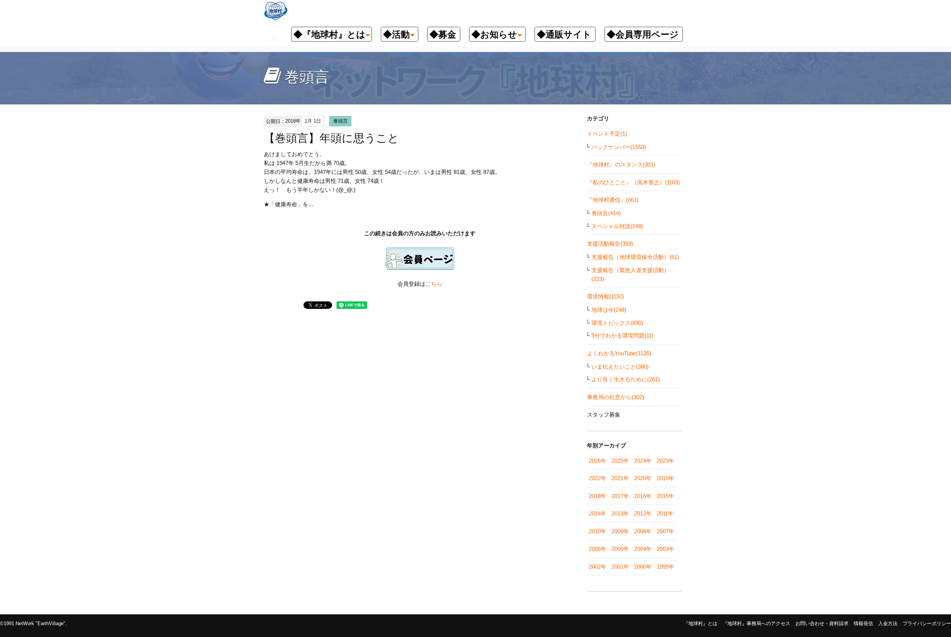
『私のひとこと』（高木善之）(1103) (633, 182)
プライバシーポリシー (927, 623)
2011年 (665, 513)
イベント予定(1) (607, 133)
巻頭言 (340, 121)
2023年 (665, 460)
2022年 (597, 478)
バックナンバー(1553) (618, 147)
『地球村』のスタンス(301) (621, 164)
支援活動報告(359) (610, 243)
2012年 (643, 513)
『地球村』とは (700, 623)
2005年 (620, 549)
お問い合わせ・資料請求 (821, 623)
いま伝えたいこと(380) (620, 366)
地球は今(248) (608, 310)
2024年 (643, 460)
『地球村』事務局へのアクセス (756, 623)
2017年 (620, 496)
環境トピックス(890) (617, 323)
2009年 (620, 531)
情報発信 (863, 623)
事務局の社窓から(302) (615, 397)
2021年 (620, 478)
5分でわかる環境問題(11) (622, 335)
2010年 (597, 531)
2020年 (643, 478)
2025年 (620, 460)
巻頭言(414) (606, 213)
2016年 (643, 496)
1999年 (665, 566)
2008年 (643, 531)
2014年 (597, 513)
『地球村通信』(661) (613, 200)
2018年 (597, 496)
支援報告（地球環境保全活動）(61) (635, 257)
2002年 (597, 566)
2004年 (643, 549)
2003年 (665, 549)
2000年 (643, 566)
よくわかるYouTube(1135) (619, 353)
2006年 (597, 549)
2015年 (665, 496)
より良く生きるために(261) (625, 379)
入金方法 (888, 623)
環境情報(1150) (605, 296)
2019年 (665, 478)
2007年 (665, 531)
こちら (433, 284)
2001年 (620, 566)
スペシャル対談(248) (617, 226)
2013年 (620, 513)
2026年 (597, 460)
